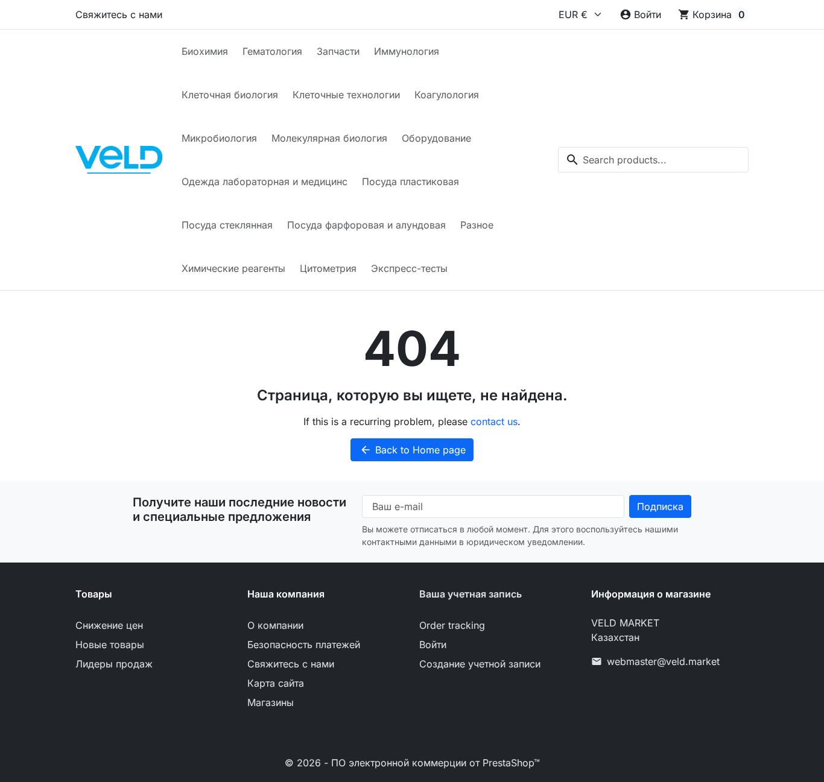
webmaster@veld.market (663, 661)
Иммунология (406, 51)
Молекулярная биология (329, 138)
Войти (432, 645)
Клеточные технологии (346, 95)
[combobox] (653, 159)
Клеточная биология (230, 95)
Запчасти (338, 51)
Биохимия (205, 51)
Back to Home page (413, 450)
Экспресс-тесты (409, 268)
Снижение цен (109, 625)
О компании (275, 625)
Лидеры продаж (114, 664)
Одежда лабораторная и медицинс (264, 181)
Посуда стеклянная (227, 225)
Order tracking (452, 625)
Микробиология (219, 138)
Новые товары (109, 645)
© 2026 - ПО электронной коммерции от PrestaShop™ (412, 763)
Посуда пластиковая (410, 181)
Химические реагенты (233, 268)
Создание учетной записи (479, 664)
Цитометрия (328, 268)
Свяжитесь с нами (118, 14)
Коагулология (446, 95)
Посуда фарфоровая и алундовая (366, 225)
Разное (476, 225)
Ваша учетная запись (470, 594)
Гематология (272, 51)
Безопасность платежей (303, 645)
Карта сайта (275, 683)
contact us (494, 421)
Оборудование (436, 138)
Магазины (270, 702)
